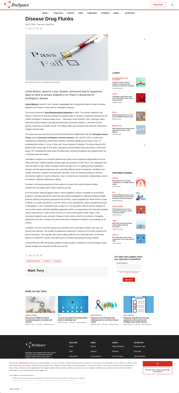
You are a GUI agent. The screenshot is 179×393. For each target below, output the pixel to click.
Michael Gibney (116, 119)
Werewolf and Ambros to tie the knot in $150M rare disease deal (122, 115)
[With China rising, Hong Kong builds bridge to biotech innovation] (140, 224)
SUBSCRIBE (158, 5)
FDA (113, 192)
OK (157, 364)
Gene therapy (128, 315)
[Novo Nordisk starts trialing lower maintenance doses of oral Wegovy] (140, 129)
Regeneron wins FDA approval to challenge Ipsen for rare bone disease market (104, 320)
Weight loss (117, 126)
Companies (92, 13)
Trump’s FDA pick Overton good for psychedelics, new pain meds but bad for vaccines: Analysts (123, 196)
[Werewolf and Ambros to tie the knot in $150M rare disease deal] (140, 116)
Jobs (80, 13)
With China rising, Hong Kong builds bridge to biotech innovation (122, 225)
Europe (57, 261)
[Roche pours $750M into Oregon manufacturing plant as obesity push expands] (40, 304)
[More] (49, 13)
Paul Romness (116, 186)
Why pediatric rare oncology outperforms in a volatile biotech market (123, 182)
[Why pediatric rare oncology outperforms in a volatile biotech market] (140, 182)
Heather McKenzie (117, 88)
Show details (14, 389)
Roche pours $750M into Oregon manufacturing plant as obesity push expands (38, 320)
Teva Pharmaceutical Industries (58, 112)
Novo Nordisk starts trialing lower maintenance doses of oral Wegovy (123, 130)
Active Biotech (31, 104)
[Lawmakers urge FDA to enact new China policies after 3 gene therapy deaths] (140, 98)
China (114, 221)
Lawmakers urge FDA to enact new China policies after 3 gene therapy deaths (122, 98)
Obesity (115, 235)
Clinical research (33, 261)
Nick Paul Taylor (116, 134)
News (45, 13)
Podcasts (58, 13)
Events (70, 13)
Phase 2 (47, 261)
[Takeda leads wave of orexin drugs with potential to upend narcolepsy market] (140, 210)
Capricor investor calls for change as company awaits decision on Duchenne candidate (123, 84)
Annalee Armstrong (117, 229)
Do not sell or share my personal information (157, 370)
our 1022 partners (22, 363)
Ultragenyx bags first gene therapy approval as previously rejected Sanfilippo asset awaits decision (136, 320)
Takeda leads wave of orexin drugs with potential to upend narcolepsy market (122, 210)
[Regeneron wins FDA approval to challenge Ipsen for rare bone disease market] (106, 304)
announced (64, 104)
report (49, 193)
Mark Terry (50, 24)
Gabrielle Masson (117, 102)
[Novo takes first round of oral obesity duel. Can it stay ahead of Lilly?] (140, 238)
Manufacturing (31, 315)
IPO (59, 315)
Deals (114, 112)
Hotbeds (105, 13)
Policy (114, 94)
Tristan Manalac (116, 243)
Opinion (115, 178)
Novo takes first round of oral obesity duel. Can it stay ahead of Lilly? (123, 239)
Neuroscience (117, 206)
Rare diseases (96, 315)
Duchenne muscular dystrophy (120, 79)
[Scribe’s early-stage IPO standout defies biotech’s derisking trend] (73, 304)
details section (80, 383)
